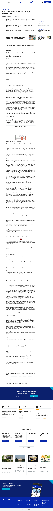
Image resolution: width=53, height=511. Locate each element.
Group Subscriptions (36, 503)
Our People (18, 503)
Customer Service (28, 503)
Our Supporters (19, 504)
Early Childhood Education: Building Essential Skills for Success (9, 412)
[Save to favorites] (3, 22)
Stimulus (20, 377)
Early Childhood (4, 409)
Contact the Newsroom (28, 504)
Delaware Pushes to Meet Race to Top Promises (41, 38)
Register (4, 417)
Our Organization (19, 500)
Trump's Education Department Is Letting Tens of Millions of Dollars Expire (32, 465)
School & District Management (43, 409)
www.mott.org (13, 382)
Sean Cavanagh (40, 25)
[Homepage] (26, 2)
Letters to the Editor (28, 500)
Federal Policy (29, 377)
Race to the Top (17, 19)
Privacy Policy (41, 509)
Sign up (34, 396)
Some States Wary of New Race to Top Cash (44, 31)
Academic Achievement (14, 377)
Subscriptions (35, 500)
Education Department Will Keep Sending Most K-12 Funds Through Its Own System (6, 465)
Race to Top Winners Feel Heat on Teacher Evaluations (44, 23)
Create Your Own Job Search (26, 447)
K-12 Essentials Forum (11, 409)
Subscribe (47, 2)
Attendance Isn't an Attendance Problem (24, 412)
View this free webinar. (10, 243)
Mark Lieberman (4, 472)
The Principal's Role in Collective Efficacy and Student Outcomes (42, 413)
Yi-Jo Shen (18, 471)
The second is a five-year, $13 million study (13, 154)
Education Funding (5, 9)
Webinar (30, 409)
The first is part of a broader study (12, 148)
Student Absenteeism (25, 409)
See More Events (26, 424)
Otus (46, 418)
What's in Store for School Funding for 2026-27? (19, 465)
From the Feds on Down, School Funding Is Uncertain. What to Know (45, 465)
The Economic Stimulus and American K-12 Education (21, 236)
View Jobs (5, 440)
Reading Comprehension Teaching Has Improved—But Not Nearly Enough (15, 38)
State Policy (24, 377)
